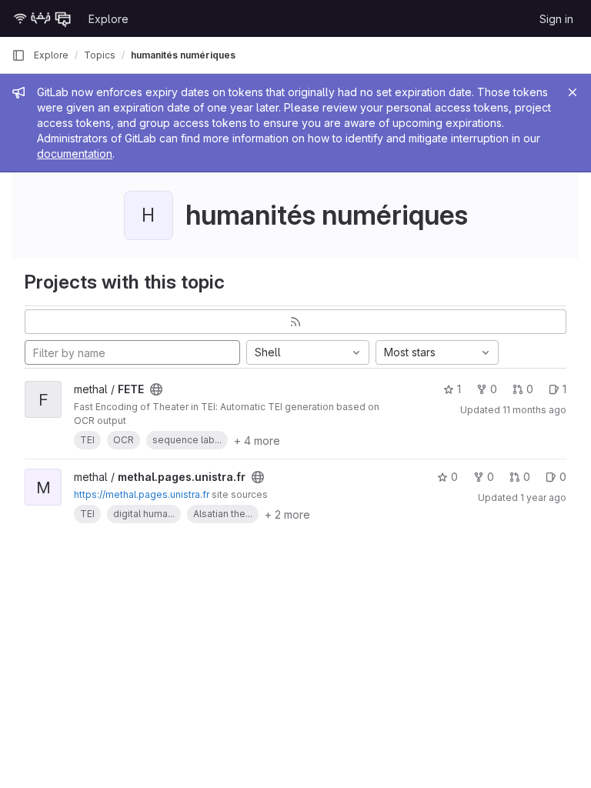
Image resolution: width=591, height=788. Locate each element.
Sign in (556, 18)
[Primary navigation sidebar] (18, 55)
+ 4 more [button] (257, 440)
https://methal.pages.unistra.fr (141, 494)
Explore (108, 18)
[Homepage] (42, 18)
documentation (74, 153)
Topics (99, 55)
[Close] (572, 92)
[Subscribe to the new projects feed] (295, 321)
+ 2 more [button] (287, 514)
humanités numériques (183, 55)
